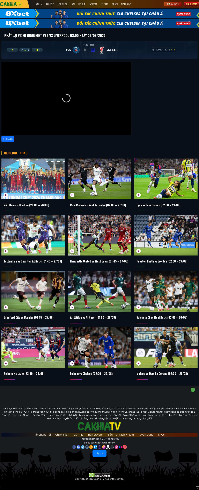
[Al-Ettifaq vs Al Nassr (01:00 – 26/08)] (99, 291)
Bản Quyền (95, 434)
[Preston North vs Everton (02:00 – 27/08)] (166, 235)
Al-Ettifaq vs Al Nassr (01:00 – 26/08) (93, 317)
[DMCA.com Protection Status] (99, 475)
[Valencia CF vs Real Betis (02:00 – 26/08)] (166, 291)
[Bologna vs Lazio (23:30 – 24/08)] (33, 347)
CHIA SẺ (9, 139)
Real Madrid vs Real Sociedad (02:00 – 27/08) (98, 205)
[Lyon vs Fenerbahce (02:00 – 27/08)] (166, 179)
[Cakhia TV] (11, 4)
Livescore (93, 4)
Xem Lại (39, 4)
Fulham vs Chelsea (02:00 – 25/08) (91, 373)
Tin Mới (115, 4)
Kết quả (81, 4)
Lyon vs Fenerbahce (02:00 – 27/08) (158, 205)
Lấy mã (99, 453)
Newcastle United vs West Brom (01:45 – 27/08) (99, 261)
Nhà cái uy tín (173, 4)
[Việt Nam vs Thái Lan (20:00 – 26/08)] (33, 179)
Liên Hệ (78, 434)
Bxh (73, 4)
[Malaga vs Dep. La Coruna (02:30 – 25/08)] (166, 347)
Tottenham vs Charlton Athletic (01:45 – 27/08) (33, 261)
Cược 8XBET (191, 4)
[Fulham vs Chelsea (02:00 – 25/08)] (99, 347)
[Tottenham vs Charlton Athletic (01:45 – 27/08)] (33, 235)
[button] (66, 98)
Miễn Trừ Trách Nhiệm (120, 434)
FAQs (161, 434)
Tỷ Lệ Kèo (104, 4)
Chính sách (62, 434)
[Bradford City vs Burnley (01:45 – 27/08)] (33, 291)
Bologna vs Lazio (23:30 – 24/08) (24, 373)
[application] (66, 98)
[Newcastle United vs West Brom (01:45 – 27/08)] (99, 235)
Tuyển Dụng (126, 4)
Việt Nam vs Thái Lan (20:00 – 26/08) (26, 205)
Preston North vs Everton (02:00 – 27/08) (162, 261)
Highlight (50, 4)
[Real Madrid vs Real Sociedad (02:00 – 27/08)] (99, 179)
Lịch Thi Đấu (63, 4)
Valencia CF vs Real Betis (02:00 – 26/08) (162, 317)
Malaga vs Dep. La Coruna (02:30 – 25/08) (162, 373)
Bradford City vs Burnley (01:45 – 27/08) (28, 317)
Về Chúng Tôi (42, 434)
